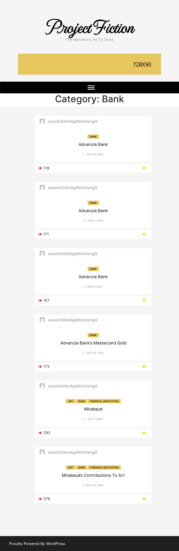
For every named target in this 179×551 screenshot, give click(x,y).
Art (70, 401)
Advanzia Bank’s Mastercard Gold (93, 342)
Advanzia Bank (93, 144)
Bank (93, 136)
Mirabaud (93, 409)
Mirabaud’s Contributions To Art (93, 475)
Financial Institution (104, 401)
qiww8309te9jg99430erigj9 (72, 121)
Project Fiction (89, 26)
